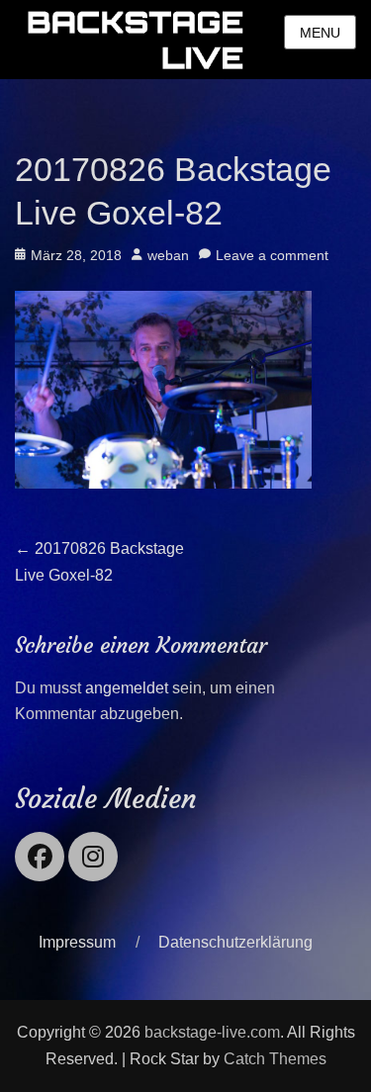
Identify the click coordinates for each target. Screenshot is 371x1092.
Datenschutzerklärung (235, 942)
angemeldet (126, 688)
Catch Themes (275, 1058)
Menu (320, 33)
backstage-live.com (212, 1032)
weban (168, 255)
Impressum (77, 942)
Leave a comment (272, 255)
